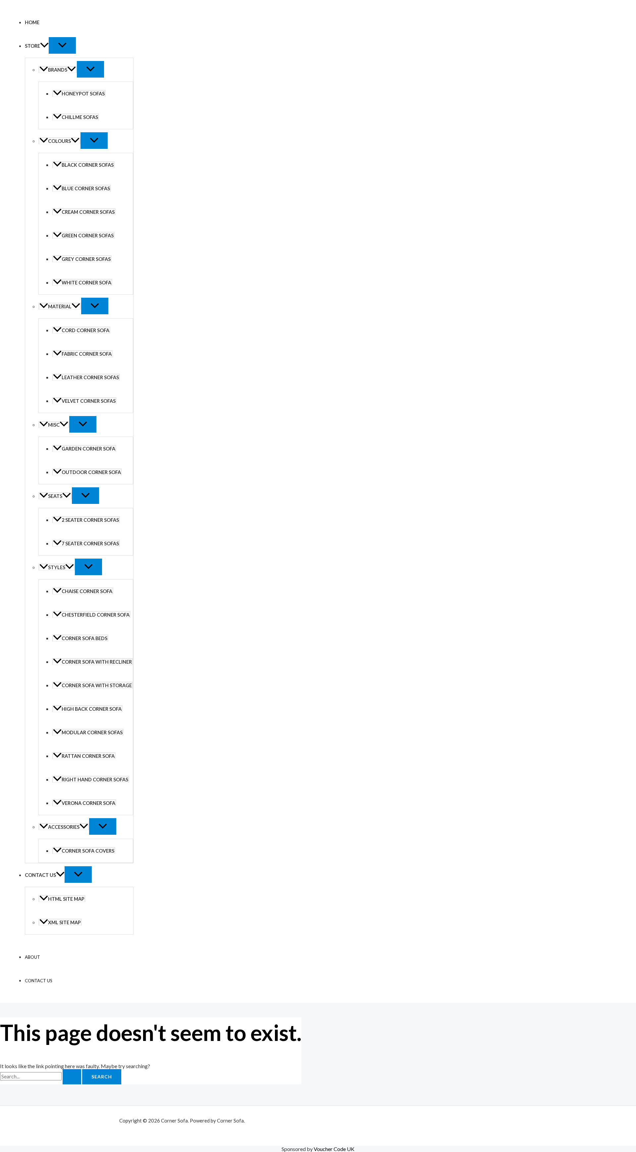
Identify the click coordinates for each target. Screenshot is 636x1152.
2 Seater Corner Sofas (90, 520)
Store (32, 46)
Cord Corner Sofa (85, 330)
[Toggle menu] (62, 45)
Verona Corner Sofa (88, 803)
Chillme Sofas (80, 117)
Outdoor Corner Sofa (91, 472)
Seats (55, 496)
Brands (57, 70)
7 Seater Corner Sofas (90, 543)
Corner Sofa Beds (84, 638)
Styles (56, 567)
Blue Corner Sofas (86, 188)
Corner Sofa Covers (88, 851)
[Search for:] (41, 1076)
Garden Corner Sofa (88, 449)
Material (60, 306)
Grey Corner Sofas (86, 259)
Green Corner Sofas (88, 235)
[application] (44, 46)
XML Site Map (64, 922)
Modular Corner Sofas (92, 732)
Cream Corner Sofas (88, 212)
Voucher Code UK (334, 1149)
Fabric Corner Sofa (87, 354)
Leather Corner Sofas (90, 377)
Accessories (64, 827)
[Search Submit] (72, 1076)
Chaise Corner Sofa (87, 591)
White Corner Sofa (86, 282)
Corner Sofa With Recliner (97, 662)
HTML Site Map (66, 899)
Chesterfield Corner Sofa (96, 615)
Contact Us (40, 875)
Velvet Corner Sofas (89, 401)
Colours (59, 141)
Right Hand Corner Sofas (95, 779)
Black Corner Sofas (88, 165)
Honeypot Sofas (83, 93)
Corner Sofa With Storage (97, 685)
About (32, 957)
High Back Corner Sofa (92, 709)
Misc (54, 425)
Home (32, 22)
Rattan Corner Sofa (88, 756)
